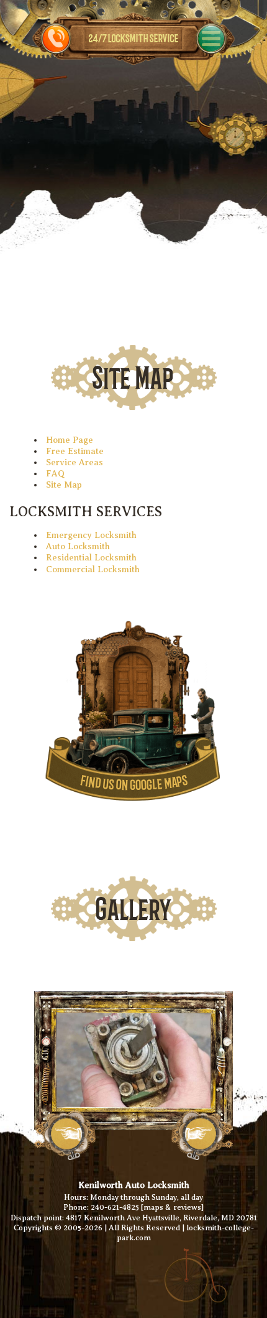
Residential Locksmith (91, 557)
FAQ (55, 473)
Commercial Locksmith (93, 569)
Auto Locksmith (78, 546)
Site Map (64, 485)
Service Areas (74, 462)
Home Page (69, 440)
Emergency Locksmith (91, 535)
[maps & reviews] (172, 1207)
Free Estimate (75, 451)
